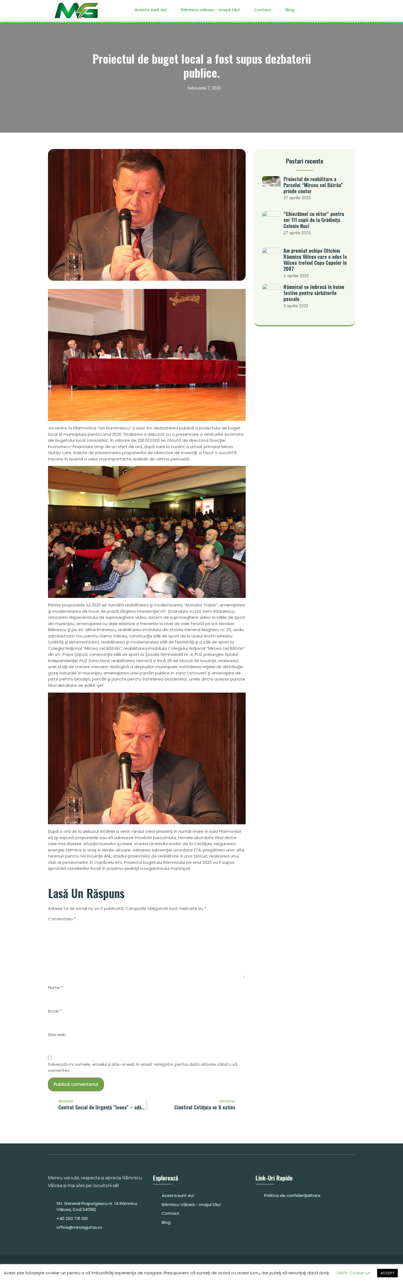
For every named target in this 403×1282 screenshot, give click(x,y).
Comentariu (62, 919)
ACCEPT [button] (388, 1273)
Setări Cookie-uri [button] (353, 1273)
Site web (57, 1035)
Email (54, 1011)
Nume (55, 987)
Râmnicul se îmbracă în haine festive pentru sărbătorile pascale (313, 292)
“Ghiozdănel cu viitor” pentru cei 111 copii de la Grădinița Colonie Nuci (313, 219)
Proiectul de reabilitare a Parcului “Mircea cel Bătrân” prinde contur (313, 185)
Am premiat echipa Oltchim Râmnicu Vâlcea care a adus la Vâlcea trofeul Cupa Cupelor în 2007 (315, 259)
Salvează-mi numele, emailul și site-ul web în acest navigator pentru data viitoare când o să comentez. (142, 1067)
